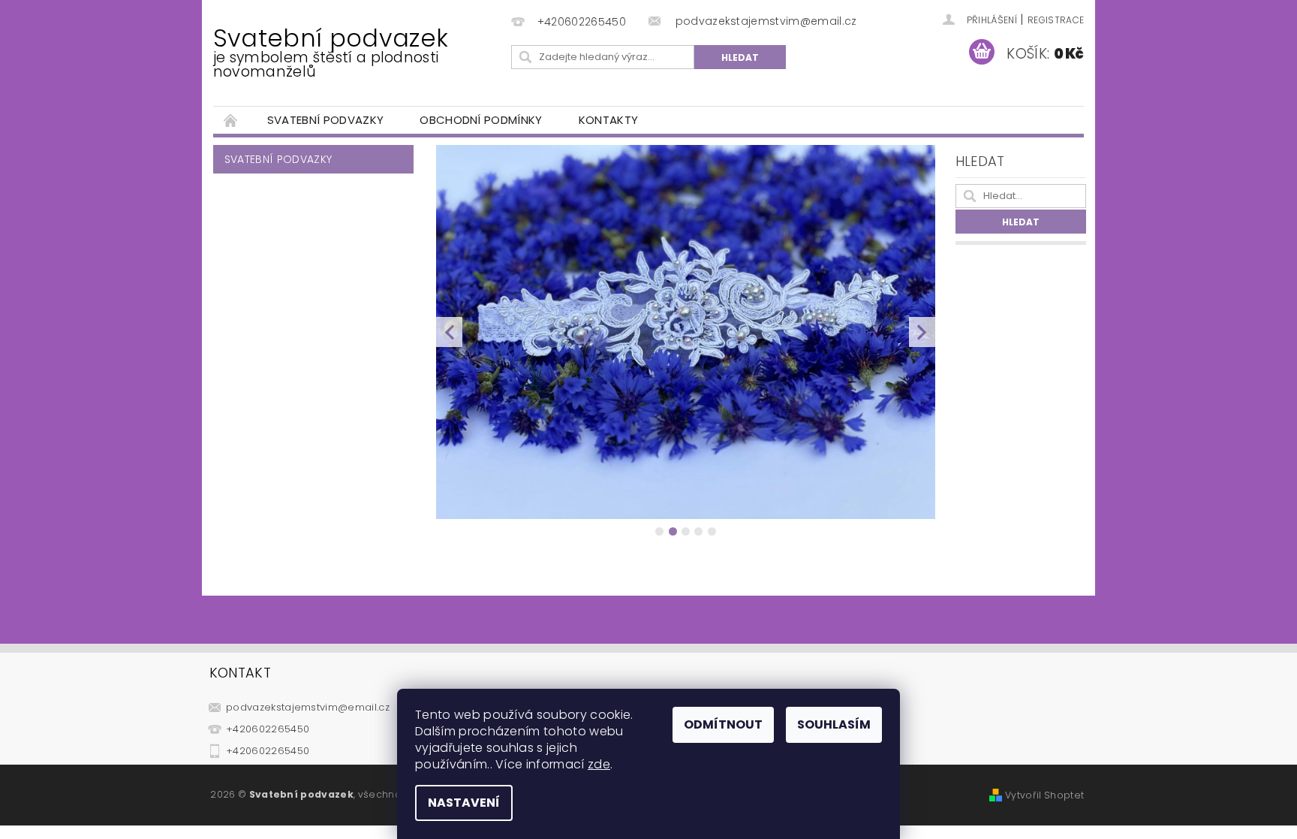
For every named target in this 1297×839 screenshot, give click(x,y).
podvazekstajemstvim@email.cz (308, 707)
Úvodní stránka (231, 120)
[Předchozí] (449, 332)
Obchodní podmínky (481, 120)
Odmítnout (723, 724)
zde (599, 764)
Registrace (1056, 20)
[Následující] (922, 332)
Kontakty (609, 120)
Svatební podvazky (325, 120)
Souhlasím (834, 724)
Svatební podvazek (330, 51)
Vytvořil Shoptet (1044, 795)
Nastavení (464, 802)
